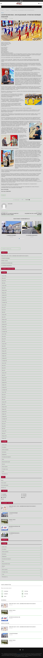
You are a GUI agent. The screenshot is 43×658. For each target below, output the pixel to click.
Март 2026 (4, 287)
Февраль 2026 (4, 290)
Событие (3, 195)
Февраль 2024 (4, 348)
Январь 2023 (4, 380)
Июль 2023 (4, 365)
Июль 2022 (4, 394)
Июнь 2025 (4, 309)
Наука (3, 459)
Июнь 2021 (4, 426)
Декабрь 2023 (4, 353)
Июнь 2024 (4, 338)
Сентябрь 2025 (4, 302)
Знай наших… (4, 452)
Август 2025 (4, 304)
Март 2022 (4, 404)
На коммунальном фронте (6, 456)
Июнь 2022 (4, 397)
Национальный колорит (6, 461)
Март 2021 (4, 433)
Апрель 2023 (4, 372)
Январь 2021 (4, 438)
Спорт (3, 471)
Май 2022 (3, 399)
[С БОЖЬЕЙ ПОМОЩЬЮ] (11, 227)
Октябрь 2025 (4, 300)
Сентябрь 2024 (4, 331)
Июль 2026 (4, 278)
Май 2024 (3, 341)
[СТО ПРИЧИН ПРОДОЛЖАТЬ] (31, 227)
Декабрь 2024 (4, 324)
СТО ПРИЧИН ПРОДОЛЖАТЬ (31, 235)
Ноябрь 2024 (4, 326)
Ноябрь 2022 (4, 384)
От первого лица (5, 469)
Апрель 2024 (4, 343)
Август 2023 (4, 363)
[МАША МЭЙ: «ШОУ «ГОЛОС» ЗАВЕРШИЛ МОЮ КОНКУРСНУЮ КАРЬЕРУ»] (4, 508)
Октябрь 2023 (4, 358)
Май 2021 (3, 428)
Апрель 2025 (4, 314)
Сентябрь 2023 (4, 360)
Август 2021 (4, 421)
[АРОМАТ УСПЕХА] (4, 521)
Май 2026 (3, 283)
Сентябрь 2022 (4, 389)
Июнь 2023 (4, 367)
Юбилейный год (5, 473)
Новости (7, 10)
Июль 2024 (4, 336)
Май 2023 (3, 370)
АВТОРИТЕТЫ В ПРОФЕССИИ (6, 263)
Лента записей (3, 482)
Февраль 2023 (4, 377)
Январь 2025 (4, 321)
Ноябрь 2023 (4, 355)
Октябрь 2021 (4, 416)
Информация (4, 454)
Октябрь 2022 (4, 387)
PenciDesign (18, 653)
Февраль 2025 (4, 319)
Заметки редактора (5, 449)
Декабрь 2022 (4, 382)
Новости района (4, 466)
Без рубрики (4, 447)
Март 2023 (4, 375)
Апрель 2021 (4, 430)
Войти (2, 480)
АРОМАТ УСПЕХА (4, 260)
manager (6, 18)
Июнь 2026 (4, 280)
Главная (2, 10)
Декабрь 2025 (4, 295)
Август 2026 (4, 275)
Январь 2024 (4, 350)
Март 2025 (4, 317)
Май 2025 (3, 312)
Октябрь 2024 (4, 329)
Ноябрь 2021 (4, 414)
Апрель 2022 (4, 401)
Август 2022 (4, 392)
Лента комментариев (4, 485)
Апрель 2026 (4, 285)
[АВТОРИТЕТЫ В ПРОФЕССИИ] (4, 528)
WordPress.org (3, 487)
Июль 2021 (4, 423)
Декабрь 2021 (4, 411)
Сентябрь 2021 (4, 418)
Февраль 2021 (4, 435)
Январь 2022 (4, 409)
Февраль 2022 (4, 406)
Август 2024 (4, 333)
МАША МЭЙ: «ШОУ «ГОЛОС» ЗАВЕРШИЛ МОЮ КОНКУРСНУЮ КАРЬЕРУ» (15, 255)
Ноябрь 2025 (4, 297)
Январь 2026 (4, 292)
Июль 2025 (4, 307)
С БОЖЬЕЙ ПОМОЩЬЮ (11, 235)
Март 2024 (4, 346)
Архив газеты (4, 444)
